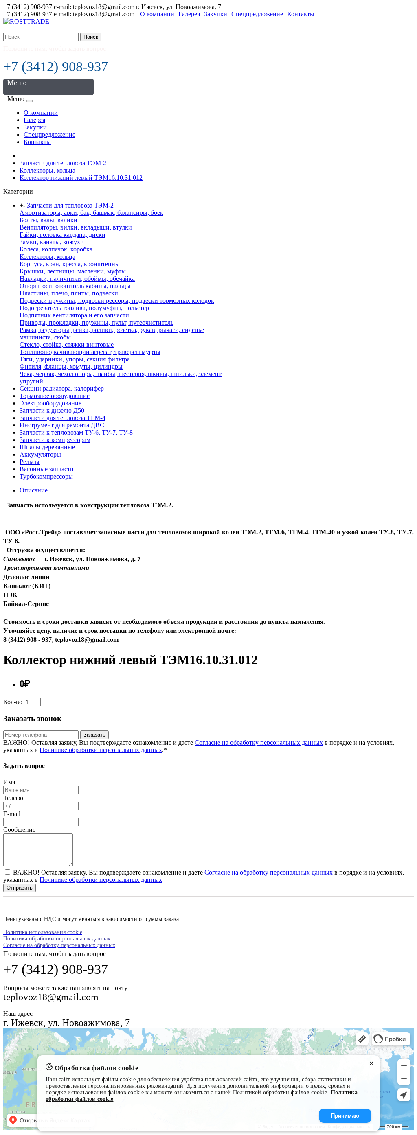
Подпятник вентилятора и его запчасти (74, 315)
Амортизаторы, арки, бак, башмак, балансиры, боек (91, 212)
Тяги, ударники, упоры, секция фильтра (75, 359)
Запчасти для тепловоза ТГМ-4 (62, 417)
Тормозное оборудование (55, 395)
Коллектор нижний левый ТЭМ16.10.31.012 (81, 177)
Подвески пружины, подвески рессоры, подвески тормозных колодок (117, 300)
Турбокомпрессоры (46, 476)
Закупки (215, 14)
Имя (9, 782)
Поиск (90, 37)
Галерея (189, 14)
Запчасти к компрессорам (55, 439)
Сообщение (19, 829)
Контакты (300, 14)
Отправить (20, 888)
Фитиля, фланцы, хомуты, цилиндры (71, 366)
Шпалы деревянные (47, 447)
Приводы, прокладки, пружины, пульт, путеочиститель (96, 322)
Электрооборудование (50, 403)
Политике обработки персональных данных (101, 749)
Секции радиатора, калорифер (62, 388)
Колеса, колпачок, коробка (56, 249)
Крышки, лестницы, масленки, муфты (73, 271)
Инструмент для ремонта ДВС (62, 425)
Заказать (94, 735)
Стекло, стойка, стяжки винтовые (67, 344)
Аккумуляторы (40, 454)
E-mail (11, 813)
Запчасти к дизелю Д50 (52, 410)
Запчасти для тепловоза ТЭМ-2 (63, 163)
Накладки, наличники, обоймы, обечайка (77, 278)
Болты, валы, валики (48, 220)
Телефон (15, 797)
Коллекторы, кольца (47, 170)
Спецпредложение (257, 14)
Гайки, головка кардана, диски (62, 234)
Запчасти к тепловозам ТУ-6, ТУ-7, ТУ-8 (76, 432)
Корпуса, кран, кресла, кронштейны (70, 263)
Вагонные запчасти (47, 469)
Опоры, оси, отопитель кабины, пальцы (75, 285)
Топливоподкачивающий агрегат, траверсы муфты (90, 351)
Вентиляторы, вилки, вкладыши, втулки (76, 227)
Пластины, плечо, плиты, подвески (69, 293)
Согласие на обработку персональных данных (259, 742)
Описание (34, 490)
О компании (157, 14)
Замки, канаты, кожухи (52, 241)
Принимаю (345, 1116)
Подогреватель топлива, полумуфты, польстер (84, 307)
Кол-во (12, 701)
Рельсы (30, 461)
